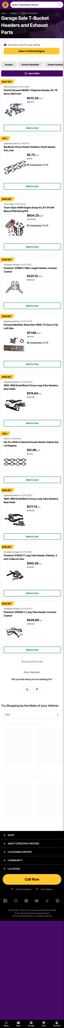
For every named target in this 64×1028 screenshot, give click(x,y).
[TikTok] (26, 901)
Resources (35, 910)
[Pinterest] (58, 901)
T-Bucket (13, 13)
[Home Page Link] (5, 4)
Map (54, 910)
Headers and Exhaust (29, 13)
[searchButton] (58, 5)
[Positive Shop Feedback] (27, 689)
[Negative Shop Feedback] (36, 689)
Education (44, 910)
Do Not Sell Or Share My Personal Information (32, 913)
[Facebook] (6, 901)
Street (3, 13)
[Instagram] (16, 901)
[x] (47, 901)
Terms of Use (25, 910)
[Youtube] (37, 901)
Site (51, 910)
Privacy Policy (13, 910)
